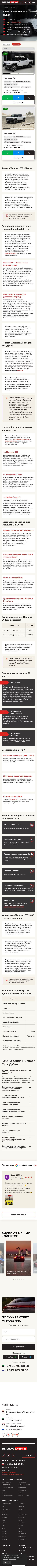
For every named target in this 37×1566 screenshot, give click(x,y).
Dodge (4, 1534)
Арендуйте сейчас (18, 1347)
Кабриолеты (6, 1485)
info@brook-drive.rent (15, 1426)
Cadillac (21, 1517)
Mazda (20, 1525)
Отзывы (21, 1551)
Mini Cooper (22, 1515)
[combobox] (5, 1339)
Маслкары (22, 1490)
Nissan (4, 1536)
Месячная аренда (26, 1560)
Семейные (22, 1487)
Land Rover (22, 1534)
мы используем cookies (12, 1558)
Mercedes (5, 1515)
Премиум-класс (24, 1485)
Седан (20, 1493)
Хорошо (7, 1562)
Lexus (20, 1531)
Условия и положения (9, 1472)
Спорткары (22, 1482)
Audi (3, 1520)
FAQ (3, 1551)
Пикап (4, 1493)
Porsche (5, 1512)
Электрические (7, 1496)
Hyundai (5, 1517)
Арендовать (18, 103)
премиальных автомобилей (14, 907)
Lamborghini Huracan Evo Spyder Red (16, 1272)
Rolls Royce (6, 1509)
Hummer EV (13, 799)
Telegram (25, 1357)
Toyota (4, 1539)
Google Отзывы (25, 1165)
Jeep (3, 1528)
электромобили (10, 253)
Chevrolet (22, 1536)
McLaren (21, 1504)
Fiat (19, 1528)
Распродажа (6, 1482)
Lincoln (21, 1523)
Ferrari (21, 1506)
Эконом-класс (23, 1496)
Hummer (12, 7)
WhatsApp (9, 1357)
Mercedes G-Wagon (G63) (21, 439)
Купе (3, 1490)
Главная (5, 7)
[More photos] (18, 63)
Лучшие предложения (24, 1546)
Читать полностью (18, 1215)
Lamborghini (6, 1504)
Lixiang (21, 1539)
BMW (20, 1512)
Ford (20, 1520)
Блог (20, 1554)
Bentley (21, 1509)
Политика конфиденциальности (12, 1474)
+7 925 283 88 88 (16, 1370)
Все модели (6, 44)
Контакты (6, 1545)
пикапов (20, 370)
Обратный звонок (28, 1456)
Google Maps (16, 22)
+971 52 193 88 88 (17, 1366)
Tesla (4, 1523)
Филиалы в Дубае (26, 1557)
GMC (3, 1525)
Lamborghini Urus (11, 441)
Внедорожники (7, 1487)
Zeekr (4, 1506)
